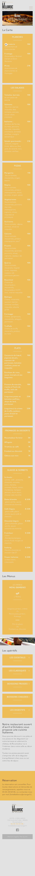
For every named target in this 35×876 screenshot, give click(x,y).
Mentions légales (13, 836)
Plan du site (23, 836)
